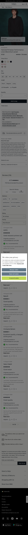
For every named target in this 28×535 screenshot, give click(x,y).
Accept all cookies (14, 278)
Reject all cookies (14, 274)
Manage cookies (14, 269)
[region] (14, 267)
